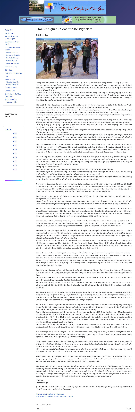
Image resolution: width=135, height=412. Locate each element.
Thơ (6, 76)
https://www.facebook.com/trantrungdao (50, 394)
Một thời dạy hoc (11, 60)
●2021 (15, 145)
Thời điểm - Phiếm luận (13, 73)
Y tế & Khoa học (11, 99)
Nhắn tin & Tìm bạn (12, 63)
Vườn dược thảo (11, 102)
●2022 (15, 141)
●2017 (15, 161)
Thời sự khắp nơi (11, 67)
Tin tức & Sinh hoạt (12, 58)
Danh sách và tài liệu (13, 55)
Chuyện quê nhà (11, 88)
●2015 (15, 169)
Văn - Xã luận (10, 80)
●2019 (15, 153)
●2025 (15, 133)
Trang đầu (8, 30)
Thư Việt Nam (10, 91)
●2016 (15, 165)
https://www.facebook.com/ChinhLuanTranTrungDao (54, 396)
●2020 (15, 149)
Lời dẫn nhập (10, 33)
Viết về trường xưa (12, 52)
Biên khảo (8, 70)
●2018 (15, 157)
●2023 (15, 137)
